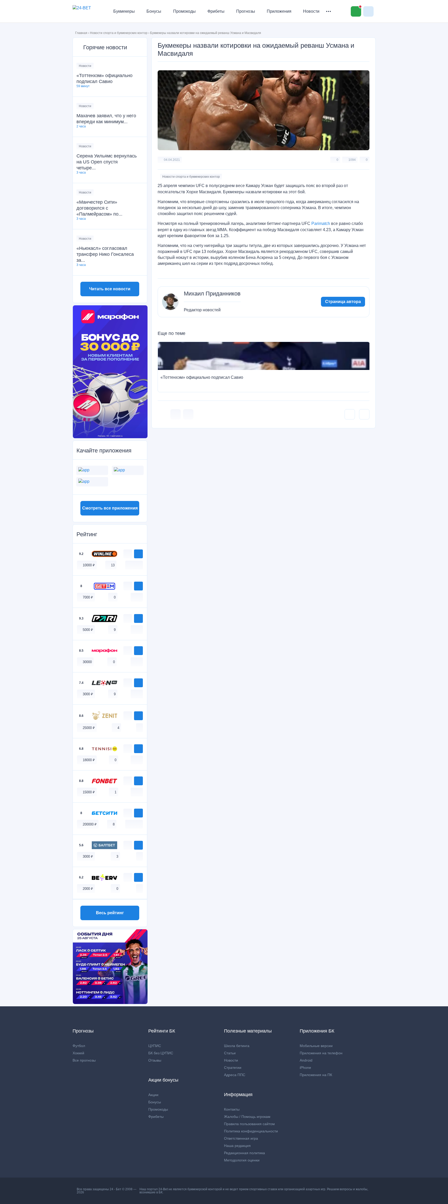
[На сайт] (138, 553)
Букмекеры (124, 11)
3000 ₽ (88, 694)
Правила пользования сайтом (249, 1124)
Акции (153, 1095)
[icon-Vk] (175, 414)
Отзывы (154, 1060)
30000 (87, 662)
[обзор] (127, 553)
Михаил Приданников (212, 294)
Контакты (232, 1109)
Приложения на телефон (321, 1053)
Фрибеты (216, 11)
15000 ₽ (89, 792)
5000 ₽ (88, 630)
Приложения (279, 11)
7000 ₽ (88, 597)
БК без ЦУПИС (160, 1053)
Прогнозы (245, 11)
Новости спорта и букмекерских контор (119, 33)
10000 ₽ (89, 565)
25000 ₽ (89, 728)
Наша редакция (237, 1146)
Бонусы (153, 11)
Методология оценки (242, 1160)
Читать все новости (109, 289)
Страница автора (343, 301)
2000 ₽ (88, 889)
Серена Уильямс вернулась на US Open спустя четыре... (106, 161)
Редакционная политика (244, 1153)
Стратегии (232, 1067)
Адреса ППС (234, 1075)
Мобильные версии (316, 1046)
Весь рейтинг (110, 913)
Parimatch (320, 223)
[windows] (128, 565)
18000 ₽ (89, 760)
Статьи (230, 1053)
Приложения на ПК (316, 1075)
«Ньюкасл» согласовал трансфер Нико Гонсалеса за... (105, 254)
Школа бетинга (236, 1046)
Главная (81, 33)
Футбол (79, 1046)
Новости (311, 11)
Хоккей (78, 1053)
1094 (352, 160)
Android (306, 1060)
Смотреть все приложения (110, 508)
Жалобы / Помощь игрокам (247, 1116)
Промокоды (184, 11)
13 (113, 565)
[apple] (139, 565)
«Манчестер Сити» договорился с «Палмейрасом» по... (99, 208)
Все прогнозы (84, 1060)
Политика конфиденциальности (251, 1131)
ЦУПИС (154, 1046)
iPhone (305, 1067)
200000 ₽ (90, 824)
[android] (134, 565)
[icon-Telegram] (188, 414)
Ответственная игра (241, 1138)
